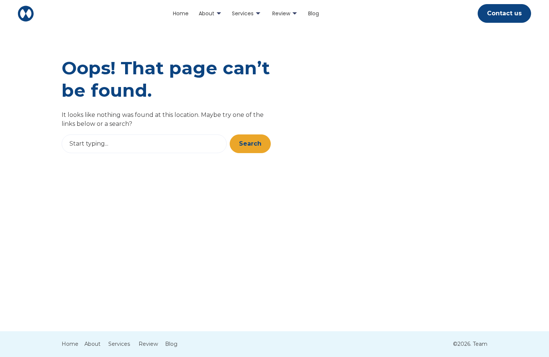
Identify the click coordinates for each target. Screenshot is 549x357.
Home (181, 13)
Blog (313, 13)
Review (281, 13)
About (206, 13)
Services (243, 13)
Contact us (504, 13)
